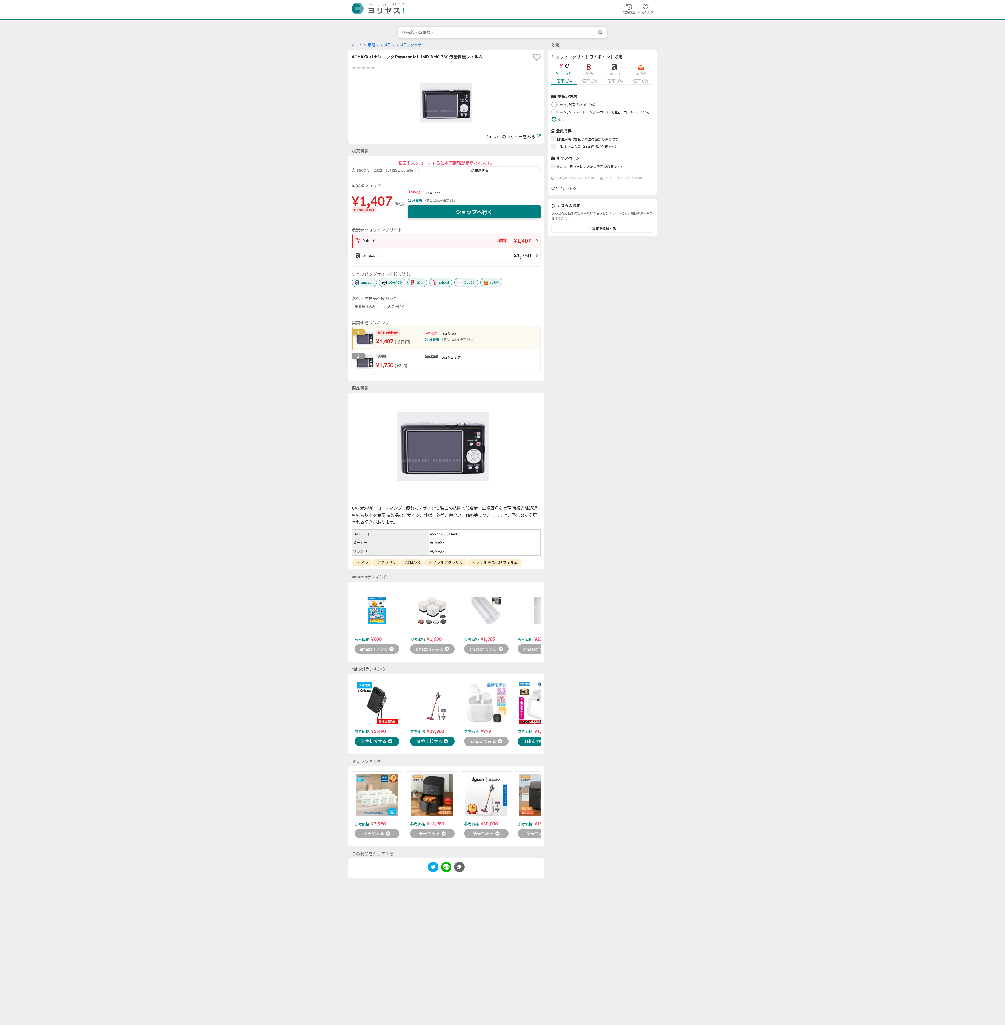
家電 (371, 45)
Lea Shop (433, 193)
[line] (446, 868)
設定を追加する (604, 229)
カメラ (385, 45)
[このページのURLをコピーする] (459, 867)
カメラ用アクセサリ (446, 562)
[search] (601, 32)
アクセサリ (386, 562)
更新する (481, 170)
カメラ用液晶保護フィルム (495, 562)
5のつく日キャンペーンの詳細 (623, 178)
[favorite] (537, 57)
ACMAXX (412, 562)
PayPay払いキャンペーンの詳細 (575, 178)
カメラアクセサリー (412, 45)
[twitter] (433, 868)
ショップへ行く (474, 212)
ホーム (357, 45)
